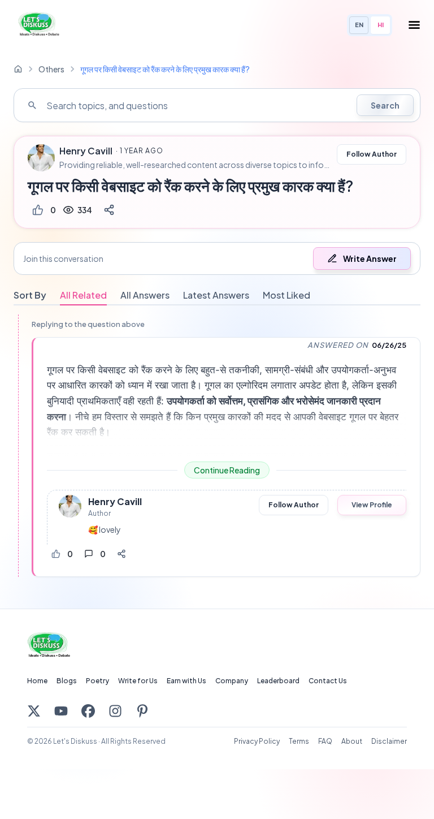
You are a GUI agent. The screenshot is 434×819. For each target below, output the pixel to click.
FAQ (325, 741)
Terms (299, 741)
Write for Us (138, 680)
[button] (217, 258)
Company (231, 680)
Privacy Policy (257, 741)
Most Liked (286, 295)
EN (359, 24)
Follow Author (371, 154)
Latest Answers (216, 295)
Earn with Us (186, 680)
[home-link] (18, 69)
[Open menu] (414, 24)
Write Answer (370, 258)
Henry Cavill (85, 151)
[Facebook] (88, 711)
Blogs (67, 680)
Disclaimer (389, 741)
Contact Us (328, 680)
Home (37, 680)
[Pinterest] (142, 711)
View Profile (371, 505)
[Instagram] (115, 711)
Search (385, 105)
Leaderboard (278, 680)
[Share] (109, 210)
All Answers (145, 295)
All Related (83, 295)
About (351, 741)
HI (380, 24)
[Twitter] (34, 711)
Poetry (97, 680)
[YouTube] (61, 711)
